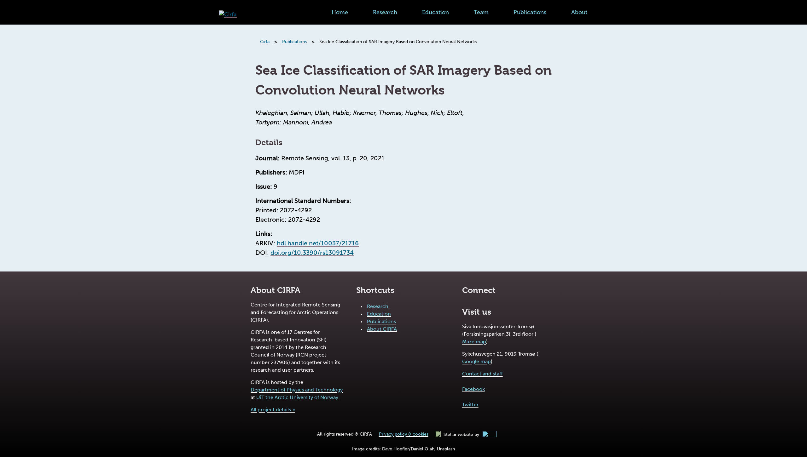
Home (340, 12)
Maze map (474, 342)
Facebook (473, 389)
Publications (530, 12)
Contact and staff (482, 374)
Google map (476, 361)
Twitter (470, 405)
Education (435, 12)
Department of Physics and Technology (297, 390)
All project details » (273, 410)
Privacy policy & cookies (403, 434)
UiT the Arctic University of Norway (297, 397)
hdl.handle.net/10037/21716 (318, 243)
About (579, 12)
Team (481, 12)
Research (385, 12)
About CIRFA (382, 329)
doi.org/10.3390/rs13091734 (312, 252)
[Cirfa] (228, 14)
